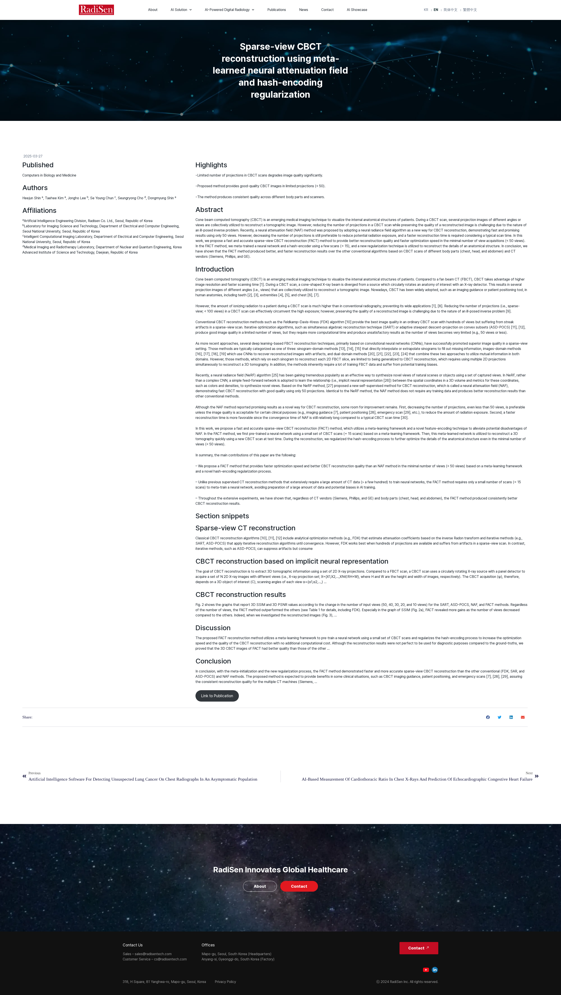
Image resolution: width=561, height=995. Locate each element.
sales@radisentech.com (153, 954)
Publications (276, 10)
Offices (208, 945)
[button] (488, 717)
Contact (327, 10)
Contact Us (133, 945)
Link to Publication (217, 695)
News (303, 10)
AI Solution (179, 10)
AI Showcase (357, 10)
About (153, 10)
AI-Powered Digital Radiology (227, 10)
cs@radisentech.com (170, 959)
